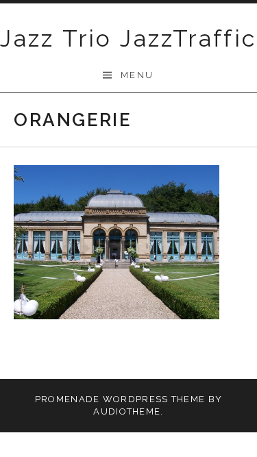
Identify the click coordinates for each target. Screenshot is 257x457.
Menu (137, 75)
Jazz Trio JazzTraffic (128, 38)
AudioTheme (126, 411)
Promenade (67, 399)
